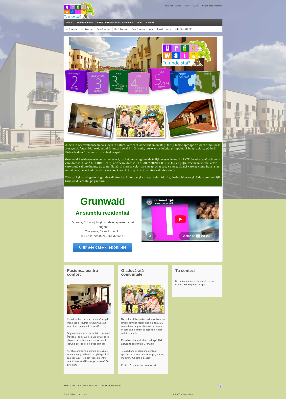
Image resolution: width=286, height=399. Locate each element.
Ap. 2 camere (71, 29)
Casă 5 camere (164, 29)
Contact (150, 22)
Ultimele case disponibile (212, 6)
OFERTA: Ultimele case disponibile (115, 22)
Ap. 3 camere (87, 29)
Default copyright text (78, 394)
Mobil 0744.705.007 (183, 29)
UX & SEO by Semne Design (183, 394)
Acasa (69, 22)
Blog (139, 22)
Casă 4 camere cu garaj (142, 29)
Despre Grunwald (84, 22)
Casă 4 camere (121, 29)
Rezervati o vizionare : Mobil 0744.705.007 (182, 6)
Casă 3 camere (104, 29)
